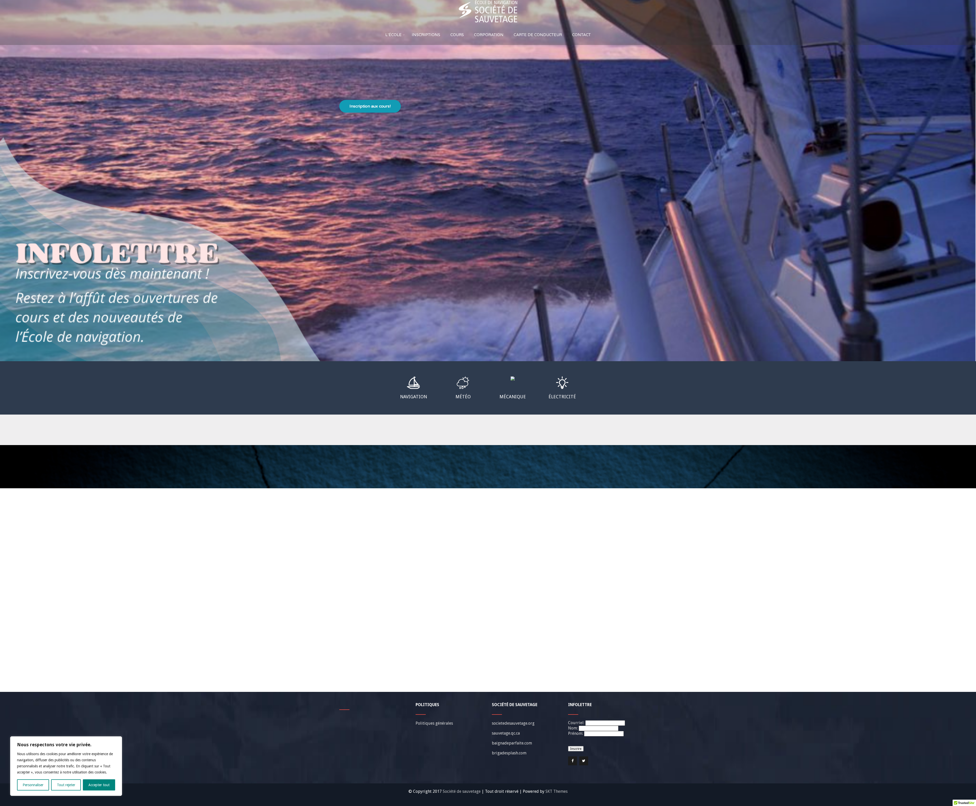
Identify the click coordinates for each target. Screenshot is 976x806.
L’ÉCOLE (393, 35)
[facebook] (572, 760)
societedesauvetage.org (513, 723)
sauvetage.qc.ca (506, 733)
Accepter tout (99, 785)
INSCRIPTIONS (426, 35)
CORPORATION (489, 35)
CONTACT (581, 35)
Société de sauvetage (462, 791)
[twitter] (583, 760)
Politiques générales (434, 723)
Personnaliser (33, 785)
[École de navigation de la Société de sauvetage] (488, 2)
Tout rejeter (66, 785)
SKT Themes (556, 791)
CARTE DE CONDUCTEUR (538, 35)
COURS (457, 35)
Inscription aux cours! (370, 106)
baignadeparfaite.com (512, 743)
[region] (66, 766)
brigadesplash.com (509, 753)
